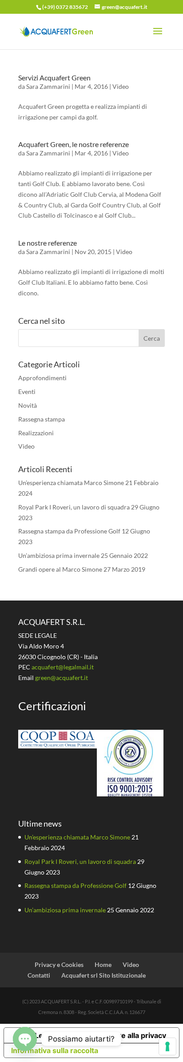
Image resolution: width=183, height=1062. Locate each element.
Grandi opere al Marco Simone (60, 569)
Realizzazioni (36, 433)
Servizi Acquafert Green (54, 77)
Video (120, 86)
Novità (27, 405)
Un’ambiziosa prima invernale (58, 555)
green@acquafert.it (61, 677)
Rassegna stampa (41, 419)
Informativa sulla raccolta (54, 1050)
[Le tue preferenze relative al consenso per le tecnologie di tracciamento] (167, 1046)
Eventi (27, 391)
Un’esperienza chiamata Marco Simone (71, 482)
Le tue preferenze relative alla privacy (100, 1035)
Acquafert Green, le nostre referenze (73, 144)
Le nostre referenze (47, 243)
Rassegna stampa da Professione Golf (69, 531)
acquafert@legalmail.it (63, 667)
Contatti (39, 975)
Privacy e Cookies (59, 964)
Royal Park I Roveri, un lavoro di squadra (74, 507)
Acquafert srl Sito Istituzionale (103, 975)
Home (103, 964)
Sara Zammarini (48, 86)
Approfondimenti (42, 378)
